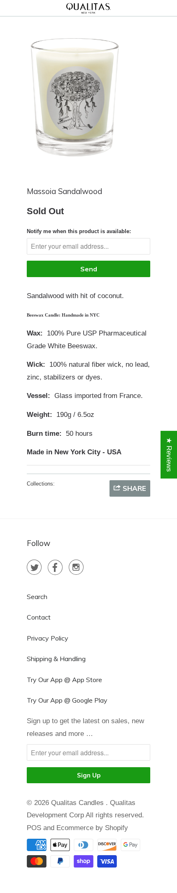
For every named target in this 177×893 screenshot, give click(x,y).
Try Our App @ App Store (64, 680)
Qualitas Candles (78, 803)
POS (34, 828)
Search (37, 596)
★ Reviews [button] (169, 454)
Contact (39, 617)
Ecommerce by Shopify (92, 828)
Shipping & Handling (56, 659)
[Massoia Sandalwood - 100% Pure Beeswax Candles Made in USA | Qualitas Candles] (75, 97)
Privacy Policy (47, 638)
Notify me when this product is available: (79, 231)
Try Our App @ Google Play (67, 700)
